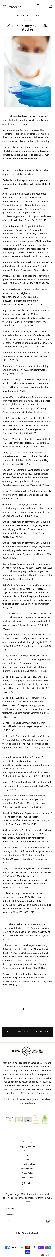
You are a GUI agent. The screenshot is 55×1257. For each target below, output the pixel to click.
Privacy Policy (27, 1173)
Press (28, 1160)
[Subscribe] (48, 1221)
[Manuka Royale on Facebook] (29, 1183)
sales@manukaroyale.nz (27, 1099)
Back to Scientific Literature (29, 1032)
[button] (48, 1255)
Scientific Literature (30, 15)
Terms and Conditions (27, 1164)
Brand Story (27, 1142)
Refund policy (27, 1177)
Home (18, 15)
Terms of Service (27, 1169)
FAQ (27, 1155)
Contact (27, 1151)
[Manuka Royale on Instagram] (23, 1183)
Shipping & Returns (27, 1147)
